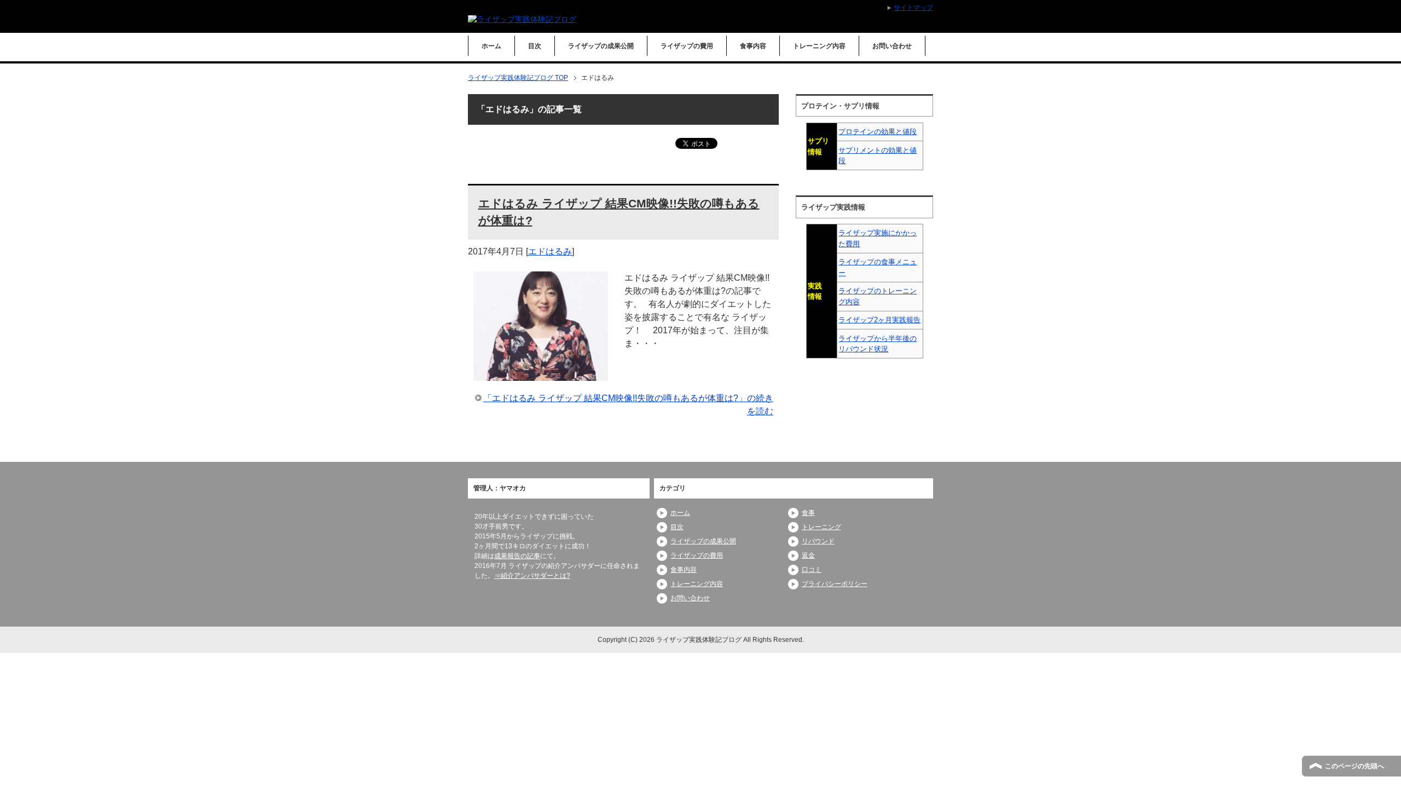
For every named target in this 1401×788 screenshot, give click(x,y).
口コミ (811, 569)
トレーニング (821, 527)
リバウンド (818, 541)
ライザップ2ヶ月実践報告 (879, 320)
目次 (534, 46)
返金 (808, 555)
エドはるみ (550, 251)
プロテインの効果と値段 (877, 132)
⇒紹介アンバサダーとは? (532, 576)
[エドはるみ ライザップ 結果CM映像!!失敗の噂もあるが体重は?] (540, 374)
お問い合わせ (892, 46)
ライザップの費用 (687, 46)
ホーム (491, 46)
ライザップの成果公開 (601, 46)
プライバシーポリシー (834, 584)
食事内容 (753, 46)
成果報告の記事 (517, 556)
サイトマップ (913, 7)
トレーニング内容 (819, 46)
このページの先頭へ (1354, 766)
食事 (808, 513)
